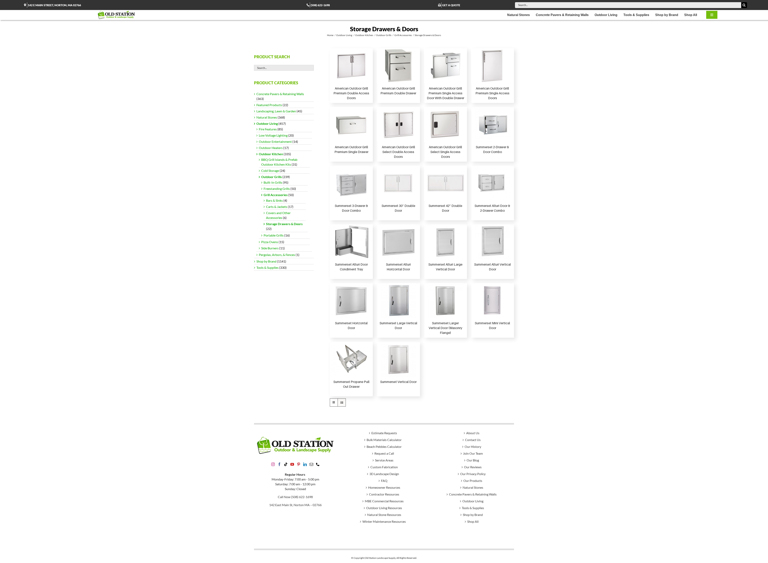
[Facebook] (279, 464)
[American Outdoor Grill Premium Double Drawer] (398, 65)
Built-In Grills (273, 182)
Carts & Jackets (276, 206)
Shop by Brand (266, 261)
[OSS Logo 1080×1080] (116, 11)
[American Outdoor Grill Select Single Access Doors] (445, 124)
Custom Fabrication (384, 467)
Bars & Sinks (274, 200)
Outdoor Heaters (271, 148)
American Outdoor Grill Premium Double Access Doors (351, 93)
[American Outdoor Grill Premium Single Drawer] (351, 124)
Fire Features (268, 129)
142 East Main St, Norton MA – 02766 (295, 505)
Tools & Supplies (267, 267)
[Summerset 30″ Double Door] (398, 183)
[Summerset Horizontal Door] (351, 300)
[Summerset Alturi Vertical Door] (492, 241)
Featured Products (269, 105)
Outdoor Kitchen (271, 154)
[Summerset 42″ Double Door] (445, 183)
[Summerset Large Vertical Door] (398, 300)
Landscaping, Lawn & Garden (276, 111)
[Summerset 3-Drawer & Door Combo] (351, 183)
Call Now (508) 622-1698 (295, 497)
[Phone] (318, 464)
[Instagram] (273, 464)
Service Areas (384, 460)
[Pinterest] (298, 464)
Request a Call (384, 453)
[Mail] (311, 464)
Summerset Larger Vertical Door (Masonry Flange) (445, 328)
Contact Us (473, 440)
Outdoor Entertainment (275, 141)
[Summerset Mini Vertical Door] (492, 300)
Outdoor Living (267, 123)
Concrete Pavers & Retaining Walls (280, 94)
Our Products (472, 480)
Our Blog (473, 460)
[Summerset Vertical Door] (398, 359)
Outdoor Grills (271, 177)
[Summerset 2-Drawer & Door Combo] (492, 124)
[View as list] (342, 402)
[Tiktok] (286, 464)
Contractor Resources (384, 494)
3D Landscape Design (384, 474)
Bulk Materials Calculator (384, 440)
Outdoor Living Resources (384, 508)
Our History (473, 446)
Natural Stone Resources (384, 515)
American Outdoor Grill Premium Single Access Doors (492, 93)
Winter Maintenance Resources (384, 521)
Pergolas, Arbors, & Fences (277, 255)
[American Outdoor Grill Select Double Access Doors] (398, 124)
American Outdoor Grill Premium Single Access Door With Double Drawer (445, 93)
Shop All (473, 521)
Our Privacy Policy (473, 474)
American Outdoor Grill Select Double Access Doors (398, 152)
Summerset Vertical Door (398, 382)
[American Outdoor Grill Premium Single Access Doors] (492, 65)
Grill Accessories (276, 195)
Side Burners (270, 248)
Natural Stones (266, 117)
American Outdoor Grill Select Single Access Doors (445, 152)
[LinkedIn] (305, 464)
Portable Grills (274, 235)
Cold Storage (270, 170)
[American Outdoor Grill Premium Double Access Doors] (351, 65)
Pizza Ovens (269, 242)
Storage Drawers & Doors (284, 224)
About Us (472, 433)
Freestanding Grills (277, 188)
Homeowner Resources (384, 487)
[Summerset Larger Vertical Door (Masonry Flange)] (445, 300)
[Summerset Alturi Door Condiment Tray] (351, 241)
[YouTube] (292, 464)
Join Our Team (473, 453)
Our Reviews (473, 467)
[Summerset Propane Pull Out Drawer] (351, 359)
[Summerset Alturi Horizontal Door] (398, 241)
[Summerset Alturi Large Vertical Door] (445, 241)
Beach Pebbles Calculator (384, 446)
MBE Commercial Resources (384, 501)
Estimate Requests (384, 433)
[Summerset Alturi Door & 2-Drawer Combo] (492, 183)
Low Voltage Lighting (273, 135)
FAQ (384, 480)
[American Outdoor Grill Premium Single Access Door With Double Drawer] (445, 65)
